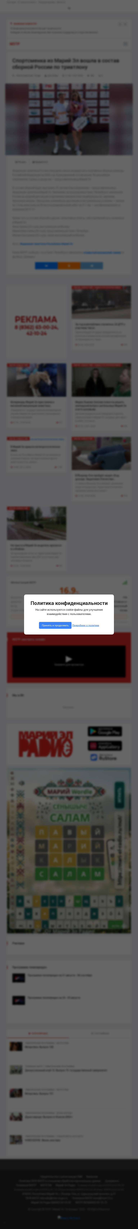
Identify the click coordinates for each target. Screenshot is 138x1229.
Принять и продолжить (55, 625)
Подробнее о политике (85, 625)
